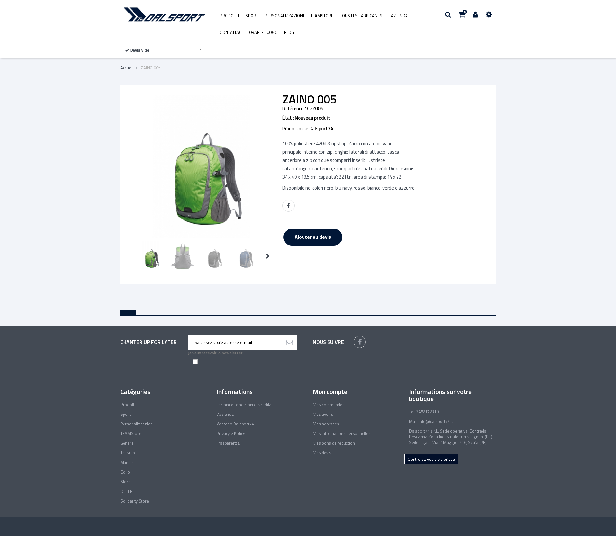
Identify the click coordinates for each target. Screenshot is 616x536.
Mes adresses (326, 424)
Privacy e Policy (231, 433)
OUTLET (127, 491)
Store (125, 481)
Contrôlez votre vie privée (431, 459)
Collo (125, 472)
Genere (126, 443)
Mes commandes (329, 404)
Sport (251, 16)
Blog (289, 32)
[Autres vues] (132, 256)
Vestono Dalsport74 (235, 424)
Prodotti (229, 16)
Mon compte (330, 392)
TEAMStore (321, 16)
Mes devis (322, 453)
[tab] (128, 312)
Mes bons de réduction (334, 443)
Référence (293, 109)
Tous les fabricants (361, 16)
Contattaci (231, 32)
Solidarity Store (134, 501)
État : (288, 118)
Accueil (126, 68)
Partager (288, 206)
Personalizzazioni (284, 16)
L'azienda (398, 16)
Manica (126, 462)
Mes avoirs (323, 414)
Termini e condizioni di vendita (244, 404)
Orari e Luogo (263, 32)
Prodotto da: (295, 128)
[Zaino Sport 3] (150, 255)
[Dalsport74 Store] (163, 14)
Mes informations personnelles (342, 433)
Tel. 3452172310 (424, 411)
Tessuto (127, 453)
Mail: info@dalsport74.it (431, 421)
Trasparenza (228, 443)
